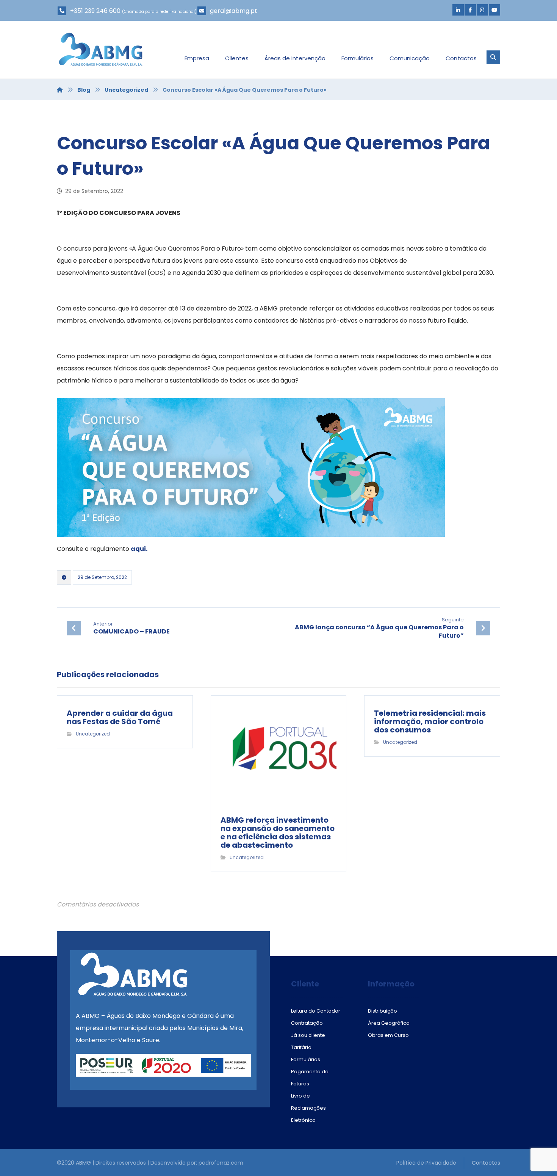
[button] (458, 10)
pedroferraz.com (221, 1163)
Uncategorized (93, 734)
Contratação (307, 1023)
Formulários (305, 1059)
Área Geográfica (389, 1023)
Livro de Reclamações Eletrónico (308, 1108)
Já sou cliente (308, 1035)
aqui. (139, 548)
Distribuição (382, 1010)
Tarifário (301, 1047)
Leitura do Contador (315, 1010)
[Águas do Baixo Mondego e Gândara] (100, 49)
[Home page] (60, 90)
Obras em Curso (388, 1035)
